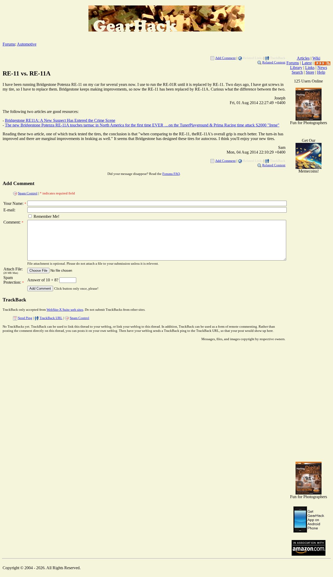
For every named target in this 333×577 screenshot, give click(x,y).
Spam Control (27, 193)
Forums (9, 44)
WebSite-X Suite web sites (65, 310)
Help (321, 72)
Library (296, 67)
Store (310, 72)
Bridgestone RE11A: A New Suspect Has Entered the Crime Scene (60, 120)
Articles (303, 58)
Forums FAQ (171, 174)
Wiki (316, 58)
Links (310, 67)
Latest (307, 63)
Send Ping (25, 318)
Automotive (26, 44)
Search (297, 72)
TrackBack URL (51, 318)
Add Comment (225, 58)
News (322, 67)
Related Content (273, 62)
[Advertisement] (308, 375)
